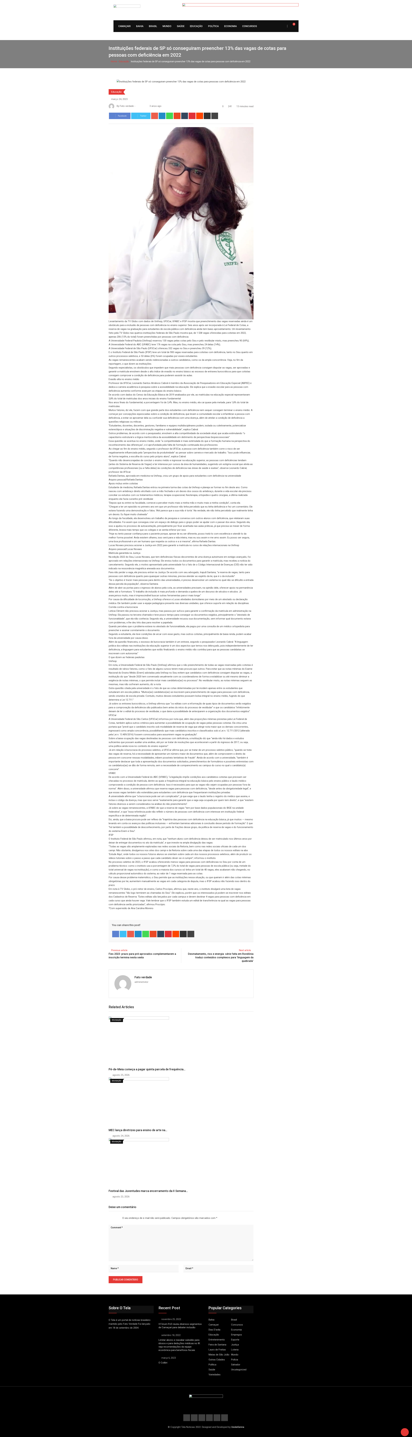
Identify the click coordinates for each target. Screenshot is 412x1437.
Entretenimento (217, 1339)
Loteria (235, 1349)
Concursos (249, 26)
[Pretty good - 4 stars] (116, 1218)
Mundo (167, 26)
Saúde (180, 26)
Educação (196, 26)
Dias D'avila (214, 1329)
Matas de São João (219, 1354)
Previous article (119, 950)
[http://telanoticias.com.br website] (137, 106)
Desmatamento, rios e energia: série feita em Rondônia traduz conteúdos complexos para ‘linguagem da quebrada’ (220, 957)
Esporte (235, 1339)
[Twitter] (123, 934)
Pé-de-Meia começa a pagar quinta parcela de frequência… (147, 1069)
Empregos (236, 1334)
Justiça (235, 1344)
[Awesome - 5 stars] (119, 1218)
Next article (245, 950)
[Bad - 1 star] (109, 1218)
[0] (291, 26)
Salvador (235, 1364)
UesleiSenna (237, 1427)
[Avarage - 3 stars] (114, 1218)
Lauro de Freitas (217, 1349)
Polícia (234, 1359)
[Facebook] (115, 934)
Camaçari (124, 26)
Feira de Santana (217, 1344)
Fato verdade (143, 977)
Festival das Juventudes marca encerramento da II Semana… (148, 1191)
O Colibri (163, 1362)
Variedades (214, 1374)
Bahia (139, 26)
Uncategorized (238, 1369)
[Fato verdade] (140, 106)
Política (213, 26)
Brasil (153, 26)
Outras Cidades (217, 1359)
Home (113, 61)
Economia (230, 26)
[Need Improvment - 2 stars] (111, 1218)
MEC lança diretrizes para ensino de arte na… (138, 1130)
